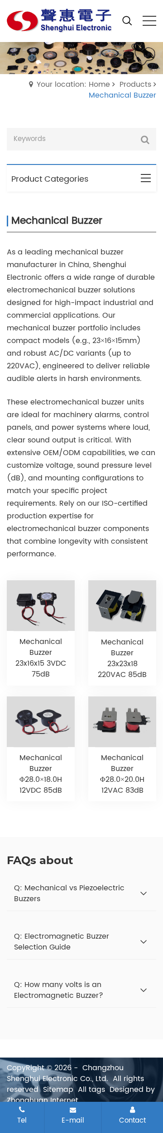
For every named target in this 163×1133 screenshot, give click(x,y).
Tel (22, 1120)
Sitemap (58, 1089)
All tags (91, 1089)
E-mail (73, 1120)
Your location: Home (73, 84)
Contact (132, 1120)
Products (135, 84)
